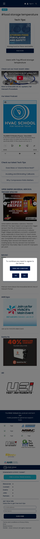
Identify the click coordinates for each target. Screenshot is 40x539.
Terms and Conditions (20, 268)
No (24, 276)
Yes (16, 276)
